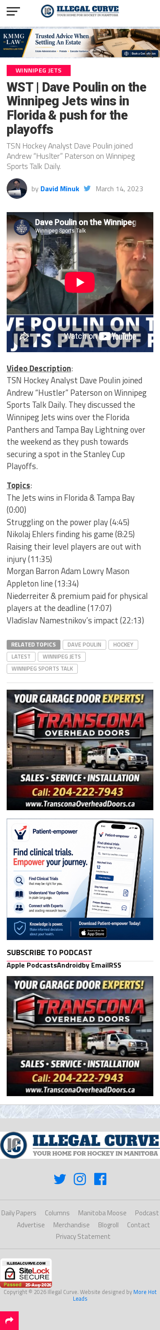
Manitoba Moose (102, 1213)
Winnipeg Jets (62, 656)
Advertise (31, 1225)
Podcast (147, 1213)
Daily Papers (18, 1213)
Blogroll (108, 1225)
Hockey (123, 644)
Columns (57, 1213)
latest (21, 656)
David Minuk (59, 188)
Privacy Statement (83, 1236)
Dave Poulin (84, 644)
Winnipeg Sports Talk (42, 668)
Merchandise (71, 1225)
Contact (138, 1225)
